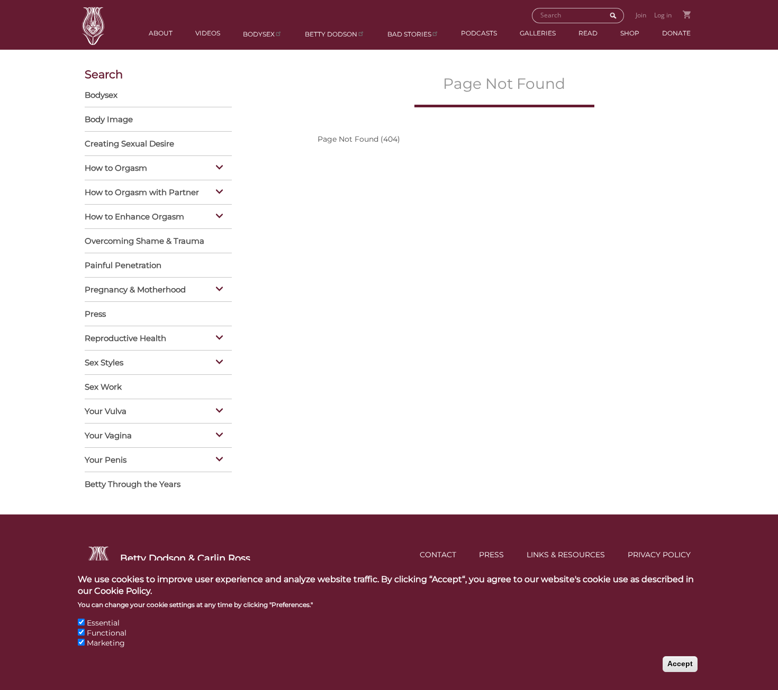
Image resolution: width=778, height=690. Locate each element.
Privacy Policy (659, 554)
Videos (207, 33)
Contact (438, 554)
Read (588, 33)
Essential (103, 623)
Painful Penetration (123, 265)
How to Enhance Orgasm (134, 216)
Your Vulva (105, 411)
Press (95, 314)
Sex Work (103, 387)
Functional (106, 633)
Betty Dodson (331, 34)
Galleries (538, 33)
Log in (663, 15)
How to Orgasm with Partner (142, 192)
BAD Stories (409, 34)
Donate (676, 33)
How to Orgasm (116, 168)
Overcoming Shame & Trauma (144, 241)
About (161, 33)
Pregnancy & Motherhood (135, 289)
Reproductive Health (125, 338)
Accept (680, 663)
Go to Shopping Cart (687, 15)
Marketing (106, 643)
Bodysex (259, 34)
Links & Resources (566, 554)
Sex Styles (104, 362)
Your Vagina (108, 435)
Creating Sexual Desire (129, 144)
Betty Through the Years (132, 484)
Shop (629, 33)
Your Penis (105, 460)
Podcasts (479, 33)
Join (641, 15)
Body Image (109, 119)
